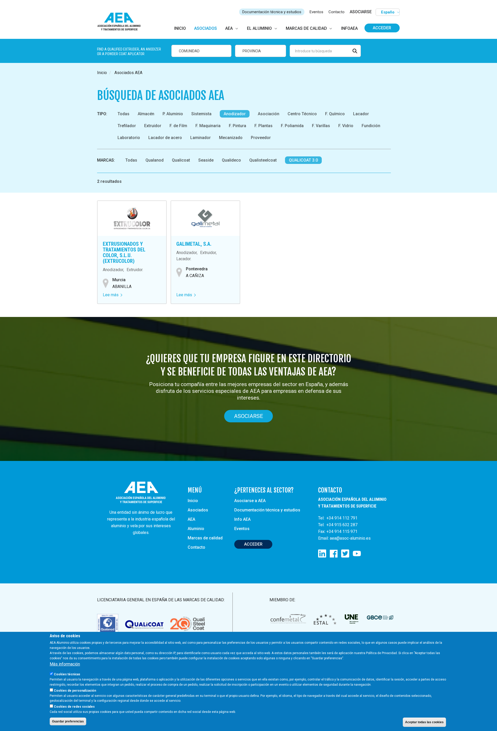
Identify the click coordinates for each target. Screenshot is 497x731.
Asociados (198, 510)
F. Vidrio (345, 125)
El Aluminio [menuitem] (259, 28)
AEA (191, 519)
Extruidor (152, 125)
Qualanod (154, 160)
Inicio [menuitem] (180, 28)
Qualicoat (181, 160)
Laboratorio (129, 137)
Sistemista (201, 113)
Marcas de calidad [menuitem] (306, 28)
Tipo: (102, 113)
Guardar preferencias (68, 721)
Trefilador (127, 125)
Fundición (371, 125)
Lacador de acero (165, 137)
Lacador (361, 113)
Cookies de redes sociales (74, 706)
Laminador (200, 137)
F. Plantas (263, 125)
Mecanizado (231, 137)
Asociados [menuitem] (205, 28)
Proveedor (261, 137)
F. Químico (335, 113)
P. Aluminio (173, 113)
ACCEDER (253, 544)
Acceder (382, 27)
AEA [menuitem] (229, 28)
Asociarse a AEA (250, 500)
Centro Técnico (302, 113)
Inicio (102, 72)
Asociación (268, 113)
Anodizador (235, 113)
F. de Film (178, 125)
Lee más (112, 294)
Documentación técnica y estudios (271, 12)
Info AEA (242, 519)
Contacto (336, 12)
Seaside (206, 160)
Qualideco (231, 160)
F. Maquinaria (208, 125)
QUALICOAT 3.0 (303, 160)
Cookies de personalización (75, 690)
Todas (123, 113)
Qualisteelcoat (263, 160)
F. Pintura (237, 125)
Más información (65, 664)
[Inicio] (121, 22)
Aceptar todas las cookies (424, 722)
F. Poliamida (292, 125)
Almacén (146, 113)
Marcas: (106, 160)
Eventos (316, 12)
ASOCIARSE (361, 11)
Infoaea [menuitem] (349, 28)
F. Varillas (321, 125)
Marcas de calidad (205, 537)
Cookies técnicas (67, 674)
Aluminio (196, 528)
